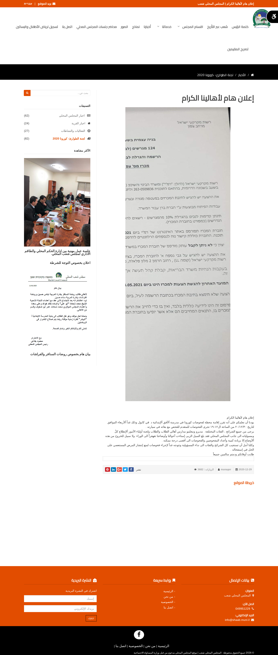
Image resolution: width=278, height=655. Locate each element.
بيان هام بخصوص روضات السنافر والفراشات (60, 354)
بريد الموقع (45, 3)
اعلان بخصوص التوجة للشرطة (70, 262)
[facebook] (131, 469)
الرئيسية (168, 591)
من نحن (168, 596)
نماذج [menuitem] (136, 27)
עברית (28, 3)
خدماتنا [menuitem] (166, 27)
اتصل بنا (168, 607)
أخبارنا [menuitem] (147, 27)
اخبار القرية (78, 123)
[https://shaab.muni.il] (252, 75)
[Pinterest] (107, 469)
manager (226, 469)
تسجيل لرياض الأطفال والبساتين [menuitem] (37, 27)
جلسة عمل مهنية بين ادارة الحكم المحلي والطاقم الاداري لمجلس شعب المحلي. (57, 252)
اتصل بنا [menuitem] (67, 27)
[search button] (27, 93)
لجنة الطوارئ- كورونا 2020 (69, 138)
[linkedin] (113, 469)
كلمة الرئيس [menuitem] (240, 27)
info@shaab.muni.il (237, 619)
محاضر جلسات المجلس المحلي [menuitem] (97, 27)
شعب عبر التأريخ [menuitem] (217, 27)
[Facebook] (139, 634)
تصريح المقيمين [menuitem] (237, 49)
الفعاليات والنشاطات (73, 130)
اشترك (91, 618)
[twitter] (125, 469)
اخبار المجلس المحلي (72, 115)
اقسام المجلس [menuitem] (192, 27)
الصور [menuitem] (124, 27)
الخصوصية (167, 602)
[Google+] (119, 469)
